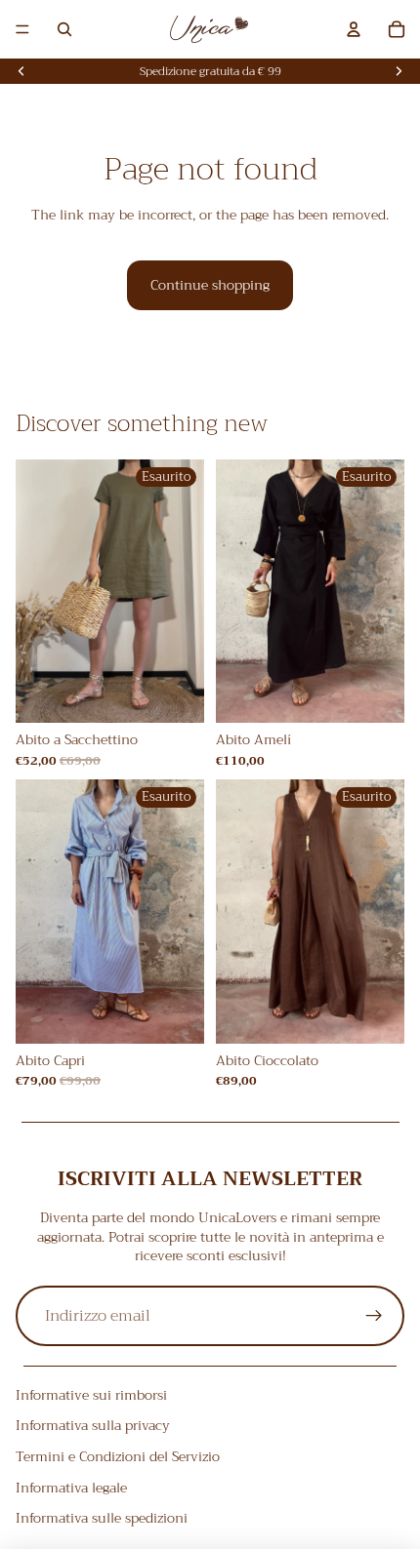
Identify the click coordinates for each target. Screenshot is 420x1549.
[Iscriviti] (374, 1315)
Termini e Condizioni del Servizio (118, 1456)
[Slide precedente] (21, 71)
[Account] (353, 29)
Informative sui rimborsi (91, 1395)
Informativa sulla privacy (93, 1426)
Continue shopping (210, 285)
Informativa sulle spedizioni (102, 1517)
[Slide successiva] (398, 71)
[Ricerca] (64, 29)
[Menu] (22, 29)
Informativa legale (71, 1487)
